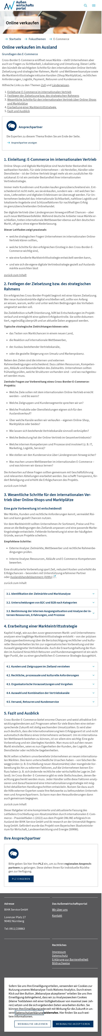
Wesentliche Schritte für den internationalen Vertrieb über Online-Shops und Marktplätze (51, 101)
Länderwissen (60, 85)
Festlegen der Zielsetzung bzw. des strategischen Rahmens (43, 96)
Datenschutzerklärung (28, 1013)
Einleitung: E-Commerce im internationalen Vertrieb (39, 92)
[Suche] (85, 5)
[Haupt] (94, 5)
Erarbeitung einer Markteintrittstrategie (32, 107)
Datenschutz (59, 968)
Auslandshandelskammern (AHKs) (31, 577)
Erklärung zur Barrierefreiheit (69, 972)
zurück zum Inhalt (15, 275)
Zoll (43, 85)
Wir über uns (59, 922)
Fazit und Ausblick (18, 111)
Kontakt (56, 928)
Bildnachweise (60, 976)
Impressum (58, 964)
